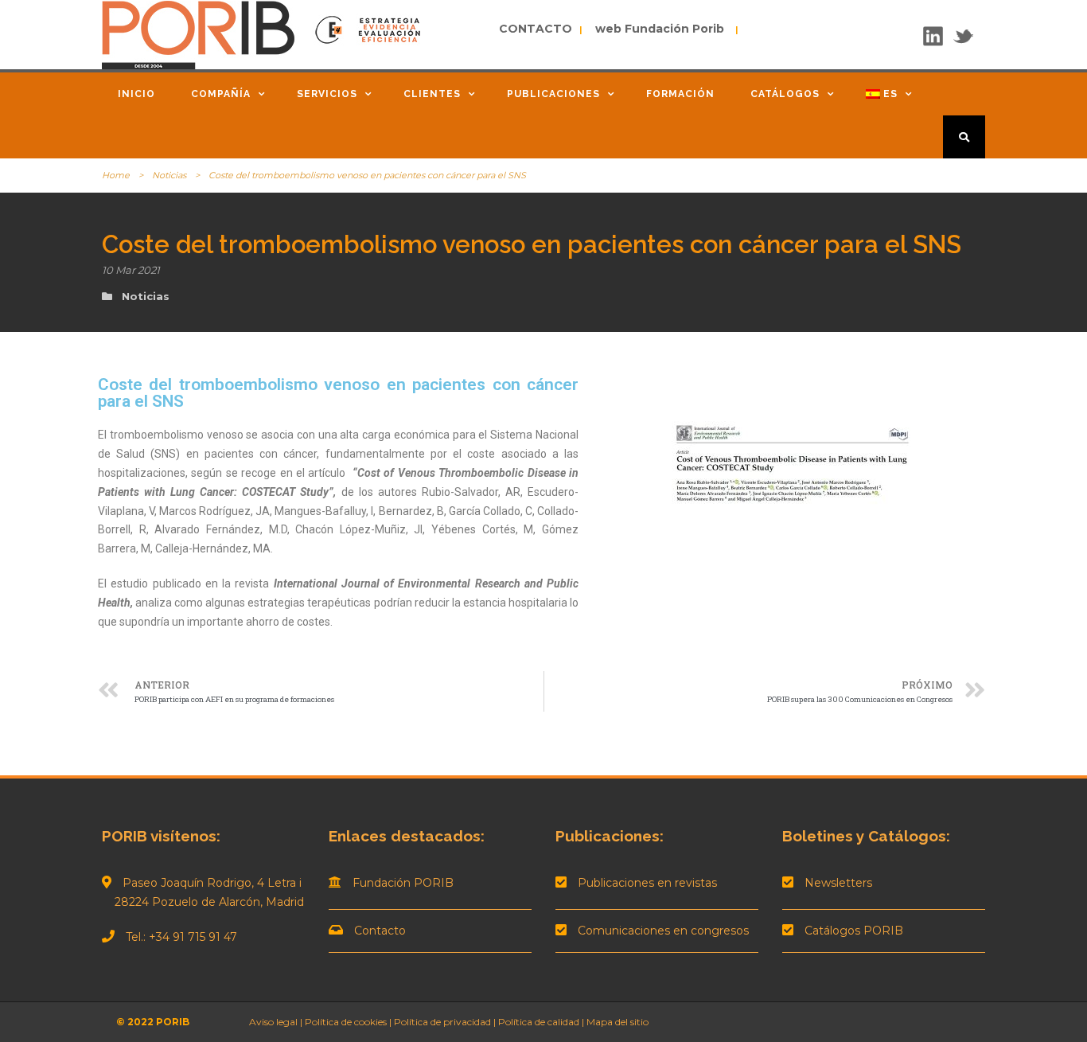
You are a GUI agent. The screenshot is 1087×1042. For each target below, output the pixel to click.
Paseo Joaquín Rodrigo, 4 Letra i (212, 883)
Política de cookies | (348, 1022)
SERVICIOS (327, 94)
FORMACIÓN (680, 94)
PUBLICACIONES (553, 94)
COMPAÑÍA (221, 94)
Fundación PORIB (403, 883)
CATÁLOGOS (785, 94)
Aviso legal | (275, 1022)
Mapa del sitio (617, 1022)
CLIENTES (432, 94)
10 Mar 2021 (131, 269)
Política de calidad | (542, 1022)
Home (116, 175)
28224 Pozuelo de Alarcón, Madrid (203, 902)
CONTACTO (537, 28)
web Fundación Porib (655, 28)
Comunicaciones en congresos (663, 930)
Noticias (169, 175)
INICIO (136, 94)
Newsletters (838, 883)
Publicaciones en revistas (647, 883)
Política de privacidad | (446, 1022)
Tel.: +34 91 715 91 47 (181, 937)
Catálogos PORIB (854, 930)
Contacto (380, 930)
